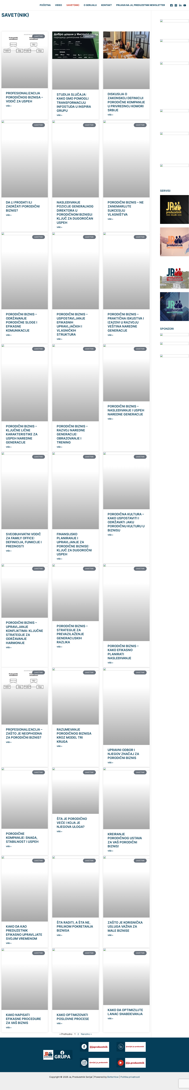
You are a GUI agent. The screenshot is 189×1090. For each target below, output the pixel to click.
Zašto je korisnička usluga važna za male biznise (125, 926)
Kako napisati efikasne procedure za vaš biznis (23, 1019)
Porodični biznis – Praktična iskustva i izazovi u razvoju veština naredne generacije (126, 322)
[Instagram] (176, 5)
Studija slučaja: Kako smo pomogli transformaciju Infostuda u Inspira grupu (74, 102)
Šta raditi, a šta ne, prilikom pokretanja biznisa (75, 926)
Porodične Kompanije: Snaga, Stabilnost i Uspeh (22, 838)
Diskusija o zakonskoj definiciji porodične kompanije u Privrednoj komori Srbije (126, 102)
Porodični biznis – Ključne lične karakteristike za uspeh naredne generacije (22, 434)
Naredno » (86, 1034)
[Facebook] (171, 5)
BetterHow (113, 1077)
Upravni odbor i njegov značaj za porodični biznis (123, 754)
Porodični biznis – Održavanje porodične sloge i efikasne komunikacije (21, 322)
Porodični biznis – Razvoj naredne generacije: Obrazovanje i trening (72, 434)
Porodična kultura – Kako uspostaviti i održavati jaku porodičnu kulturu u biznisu (126, 522)
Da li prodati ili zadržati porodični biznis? (23, 206)
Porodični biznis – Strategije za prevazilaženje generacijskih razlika (72, 634)
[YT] (184, 5)
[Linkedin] (180, 5)
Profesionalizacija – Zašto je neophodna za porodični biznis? (24, 733)
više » (9, 106)
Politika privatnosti (130, 1077)
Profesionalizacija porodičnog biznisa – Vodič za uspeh (24, 97)
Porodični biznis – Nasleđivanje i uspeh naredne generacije (126, 410)
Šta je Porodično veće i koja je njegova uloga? (72, 823)
